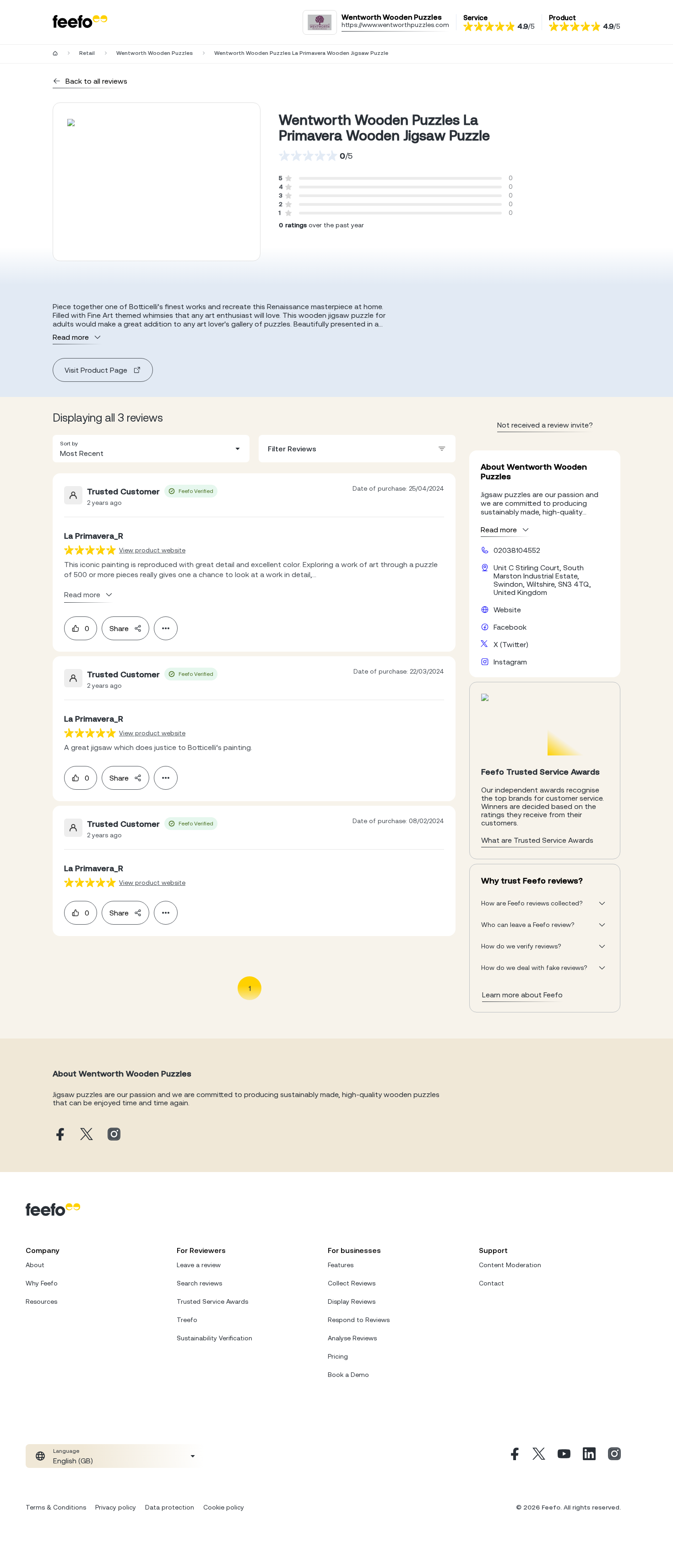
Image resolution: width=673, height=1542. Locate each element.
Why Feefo (42, 1283)
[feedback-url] (90, 550)
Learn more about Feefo (522, 995)
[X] (538, 1456)
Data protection (169, 1507)
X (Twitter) (511, 644)
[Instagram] (614, 1456)
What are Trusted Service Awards (537, 840)
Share (119, 628)
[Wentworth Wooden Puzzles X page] (86, 1135)
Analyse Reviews (352, 1338)
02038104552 (517, 550)
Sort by (69, 443)
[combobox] (151, 448)
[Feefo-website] (80, 22)
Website (507, 609)
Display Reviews (351, 1301)
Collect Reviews (351, 1283)
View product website (152, 550)
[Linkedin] (589, 1456)
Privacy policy (115, 1507)
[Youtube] (564, 1456)
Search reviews (199, 1283)
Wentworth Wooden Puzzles (154, 53)
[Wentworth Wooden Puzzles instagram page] (114, 1135)
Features (340, 1265)
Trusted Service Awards (212, 1301)
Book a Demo (348, 1374)
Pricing (338, 1356)
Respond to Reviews (359, 1319)
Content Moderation (510, 1265)
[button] (151, 448)
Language (66, 1451)
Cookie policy (223, 1507)
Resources (41, 1301)
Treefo (187, 1319)
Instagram (510, 662)
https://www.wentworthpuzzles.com (395, 24)
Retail (87, 53)
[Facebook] (513, 1456)
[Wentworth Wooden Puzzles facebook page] (59, 1135)
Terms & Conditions (56, 1507)
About (35, 1265)
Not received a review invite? (545, 425)
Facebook (510, 627)
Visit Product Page (96, 370)
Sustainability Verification (214, 1338)
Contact (491, 1283)
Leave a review (199, 1265)
